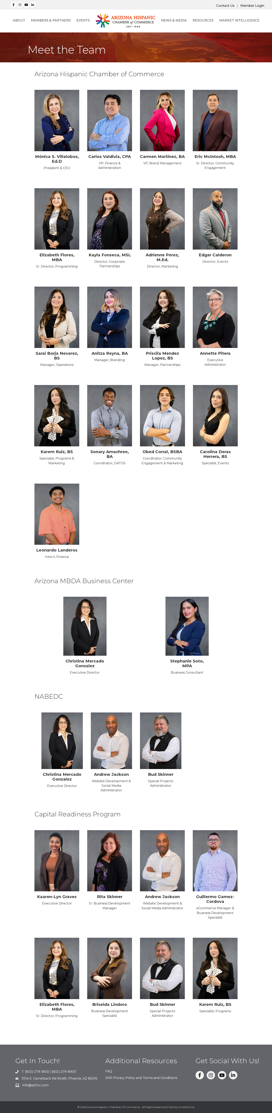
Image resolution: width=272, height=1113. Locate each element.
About (19, 20)
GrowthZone (186, 1107)
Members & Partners (51, 20)
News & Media (174, 20)
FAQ (108, 1071)
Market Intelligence (239, 20)
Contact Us (225, 5)
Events (83, 20)
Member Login (252, 5)
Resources (203, 20)
